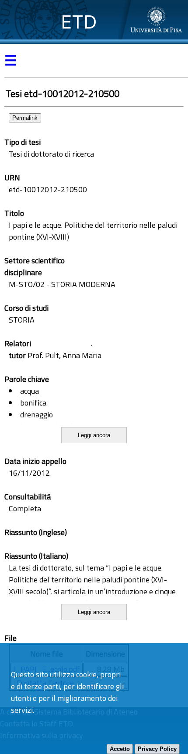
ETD (79, 22)
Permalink (25, 118)
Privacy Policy (157, 749)
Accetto (120, 749)
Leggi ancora (94, 435)
